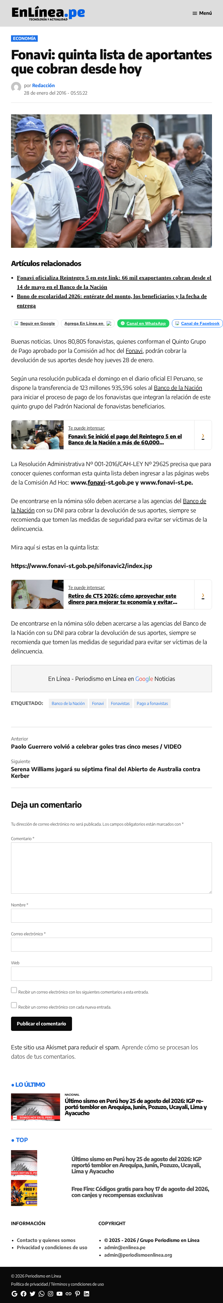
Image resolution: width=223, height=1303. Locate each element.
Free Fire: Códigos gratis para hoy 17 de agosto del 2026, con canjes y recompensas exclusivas (140, 1191)
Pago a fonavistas (152, 703)
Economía (24, 38)
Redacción (43, 85)
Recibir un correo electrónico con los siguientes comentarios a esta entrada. (83, 991)
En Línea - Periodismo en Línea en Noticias (111, 678)
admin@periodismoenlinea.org (138, 1255)
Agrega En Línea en (84, 323)
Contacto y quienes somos (46, 1240)
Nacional (72, 1094)
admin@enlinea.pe (124, 1247)
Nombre (19, 904)
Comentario (22, 838)
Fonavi (134, 350)
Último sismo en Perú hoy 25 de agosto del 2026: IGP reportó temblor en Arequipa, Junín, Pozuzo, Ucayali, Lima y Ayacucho (136, 1106)
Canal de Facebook (200, 323)
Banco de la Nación (178, 387)
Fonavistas (120, 703)
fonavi (96, 482)
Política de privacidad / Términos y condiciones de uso (57, 1284)
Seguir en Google (37, 323)
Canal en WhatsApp (146, 323)
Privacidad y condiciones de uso (52, 1247)
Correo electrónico (28, 933)
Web (15, 962)
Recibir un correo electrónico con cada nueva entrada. (64, 1007)
